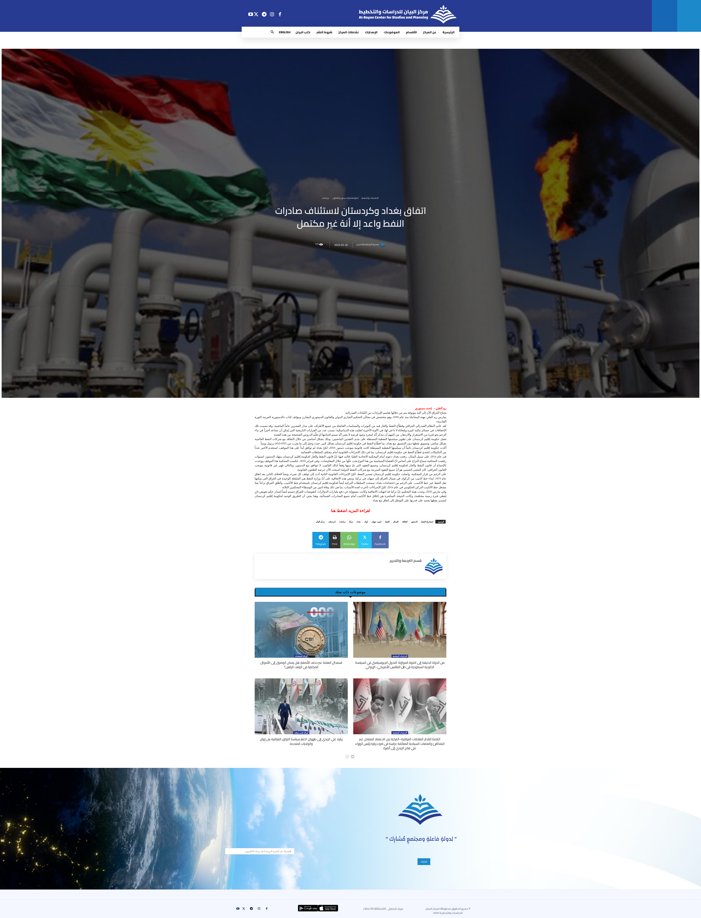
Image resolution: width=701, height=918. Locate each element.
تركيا (351, 521)
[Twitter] (256, 14)
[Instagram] (272, 14)
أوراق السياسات (301, 656)
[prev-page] (347, 756)
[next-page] (352, 756)
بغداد (359, 521)
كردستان (332, 521)
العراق (396, 521)
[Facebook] (280, 14)
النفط (387, 521)
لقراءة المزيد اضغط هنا (350, 510)
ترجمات (325, 198)
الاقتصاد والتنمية (370, 198)
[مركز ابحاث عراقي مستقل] (420, 809)
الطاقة (404, 521)
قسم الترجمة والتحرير (368, 245)
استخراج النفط (427, 521)
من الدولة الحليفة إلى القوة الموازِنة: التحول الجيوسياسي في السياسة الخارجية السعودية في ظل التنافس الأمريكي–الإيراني (400, 665)
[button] (272, 32)
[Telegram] (264, 14)
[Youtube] (250, 14)
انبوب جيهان (376, 521)
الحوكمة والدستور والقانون (345, 198)
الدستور (414, 521)
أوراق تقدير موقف (301, 732)
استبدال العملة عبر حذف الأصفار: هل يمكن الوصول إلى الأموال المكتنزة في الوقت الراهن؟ (301, 665)
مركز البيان (320, 521)
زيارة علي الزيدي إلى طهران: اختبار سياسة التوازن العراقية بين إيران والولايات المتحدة (301, 741)
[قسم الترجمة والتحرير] (383, 245)
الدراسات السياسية (400, 656)
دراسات (342, 521)
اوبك (366, 521)
